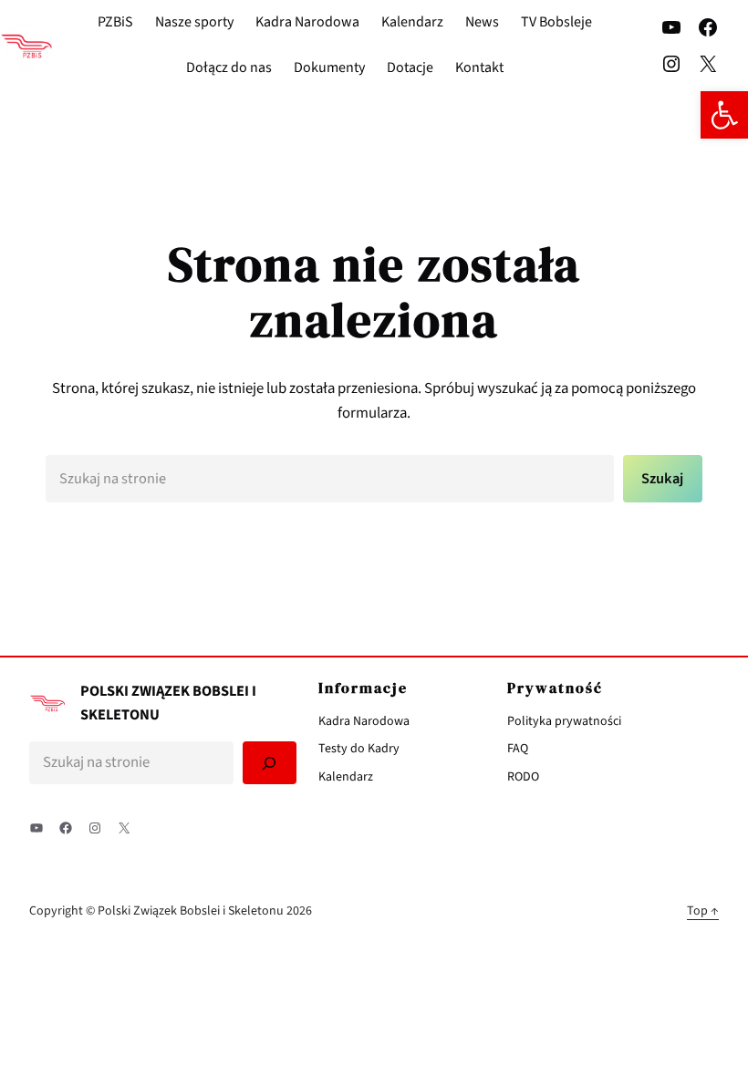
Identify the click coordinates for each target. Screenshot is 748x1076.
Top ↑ (703, 911)
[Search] (269, 762)
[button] (724, 115)
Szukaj (662, 479)
